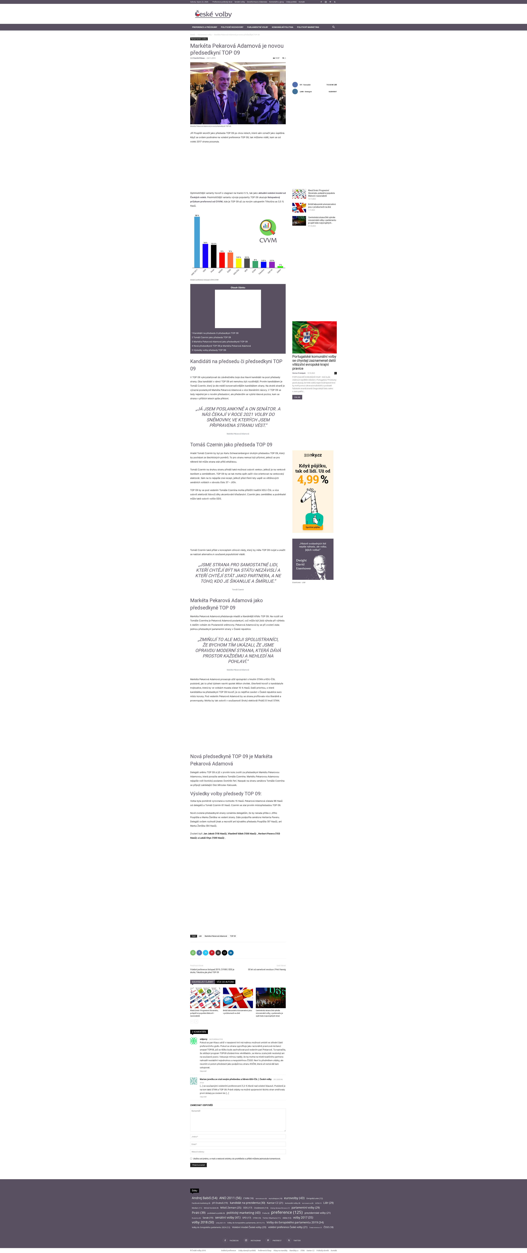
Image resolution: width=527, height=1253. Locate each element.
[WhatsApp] (193, 952)
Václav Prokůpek (298, 373)
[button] (333, 27)
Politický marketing (308, 27)
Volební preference (228, 1250)
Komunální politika (282, 27)
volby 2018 (203, 1222)
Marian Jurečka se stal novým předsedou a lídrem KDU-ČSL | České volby (236, 1079)
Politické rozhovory (232, 27)
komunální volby (292, 1203)
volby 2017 (303, 1217)
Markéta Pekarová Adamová (216, 936)
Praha (265, 1213)
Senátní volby (240, 2)
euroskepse (275, 1198)
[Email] (224, 952)
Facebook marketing (201, 1203)
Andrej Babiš (204, 1197)
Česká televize (315, 1227)
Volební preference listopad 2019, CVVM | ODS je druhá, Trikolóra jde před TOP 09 (212, 971)
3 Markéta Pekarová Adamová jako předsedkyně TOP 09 (220, 341)
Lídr (200, 936)
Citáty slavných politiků (247, 1250)
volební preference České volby (287, 1227)
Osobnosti (261, 1207)
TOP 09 (233, 936)
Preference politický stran (222, 2)
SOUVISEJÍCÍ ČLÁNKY (202, 982)
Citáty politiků (291, 2)
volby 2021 (220, 1223)
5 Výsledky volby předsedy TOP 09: (209, 350)
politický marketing (243, 1212)
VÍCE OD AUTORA (225, 982)
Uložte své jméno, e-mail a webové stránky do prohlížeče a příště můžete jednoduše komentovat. (237, 1158)
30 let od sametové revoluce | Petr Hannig (267, 969)
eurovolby (294, 1197)
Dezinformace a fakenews (257, 2)
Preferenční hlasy (264, 1250)
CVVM (248, 1198)
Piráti (198, 1212)
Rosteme (196, 1218)
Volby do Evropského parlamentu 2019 (295, 1222)
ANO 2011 (230, 1197)
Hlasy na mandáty (280, 1250)
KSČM (318, 1203)
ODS (247, 1207)
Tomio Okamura (272, 1218)
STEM (257, 1218)
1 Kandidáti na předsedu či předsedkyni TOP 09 (215, 333)
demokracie (261, 1198)
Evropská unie (314, 1198)
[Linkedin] (231, 952)
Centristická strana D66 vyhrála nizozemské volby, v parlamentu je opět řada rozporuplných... (322, 220)
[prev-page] (192, 1021)
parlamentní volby (305, 1207)
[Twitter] (335, 2)
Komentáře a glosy (276, 2)
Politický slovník (323, 1250)
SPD (246, 1217)
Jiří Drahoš (220, 1202)
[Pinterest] (330, 2)
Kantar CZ (275, 1202)
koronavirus (307, 1203)
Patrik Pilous (199, 58)
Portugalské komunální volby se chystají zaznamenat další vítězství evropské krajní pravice (314, 362)
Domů (192, 34)
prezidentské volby (318, 1212)
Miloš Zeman (230, 1207)
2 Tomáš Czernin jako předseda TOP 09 (211, 337)
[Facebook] (321, 2)
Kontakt (302, 2)
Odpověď (203, 1071)
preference (287, 1212)
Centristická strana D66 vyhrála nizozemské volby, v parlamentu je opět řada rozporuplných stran (269, 1013)
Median (197, 1208)
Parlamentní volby (257, 27)
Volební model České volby (249, 1227)
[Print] (218, 952)
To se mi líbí (331, 85)
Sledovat (333, 92)
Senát (208, 1217)
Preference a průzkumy (204, 27)
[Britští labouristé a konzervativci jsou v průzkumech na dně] (238, 998)
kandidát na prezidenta (247, 1202)
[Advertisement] (287, 14)
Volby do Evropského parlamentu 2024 (211, 1227)
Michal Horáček (211, 1208)
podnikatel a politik (216, 1213)
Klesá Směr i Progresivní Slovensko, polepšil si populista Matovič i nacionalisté (204, 1013)
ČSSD (328, 1227)
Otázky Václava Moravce (280, 1208)
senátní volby (227, 1217)
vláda (287, 1218)
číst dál (297, 397)
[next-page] (196, 1021)
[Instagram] (326, 2)
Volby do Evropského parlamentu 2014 (246, 1222)
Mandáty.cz (294, 1250)
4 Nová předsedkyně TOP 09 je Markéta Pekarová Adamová (221, 346)
